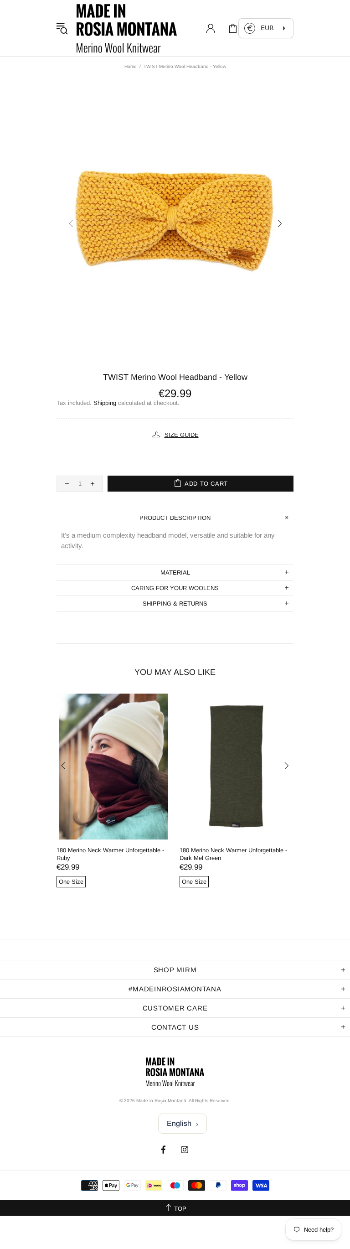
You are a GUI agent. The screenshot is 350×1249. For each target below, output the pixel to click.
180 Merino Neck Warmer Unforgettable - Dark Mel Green (233, 854)
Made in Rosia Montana (127, 28)
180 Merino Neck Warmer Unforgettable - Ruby (110, 854)
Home (130, 66)
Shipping (104, 402)
